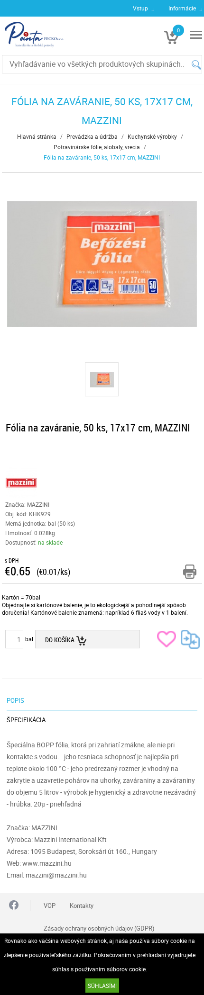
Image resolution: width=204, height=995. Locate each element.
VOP (50, 905)
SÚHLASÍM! (102, 985)
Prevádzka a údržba (92, 136)
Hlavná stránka (36, 136)
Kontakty (81, 905)
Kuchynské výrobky (152, 136)
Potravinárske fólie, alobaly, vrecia (97, 147)
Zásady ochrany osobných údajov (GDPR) (99, 928)
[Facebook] (14, 905)
